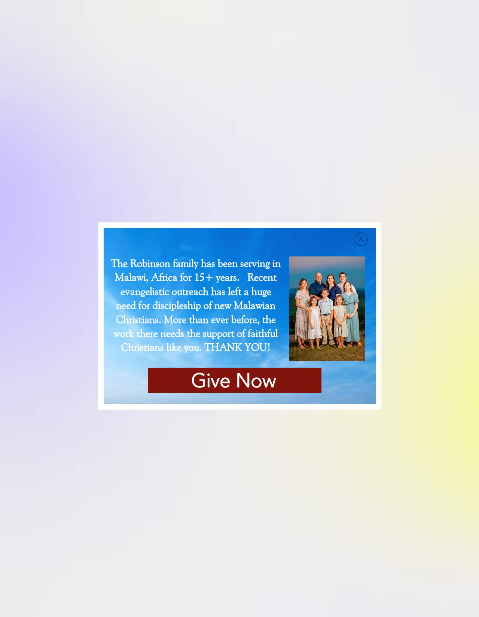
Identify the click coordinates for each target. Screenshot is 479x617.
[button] (361, 239)
